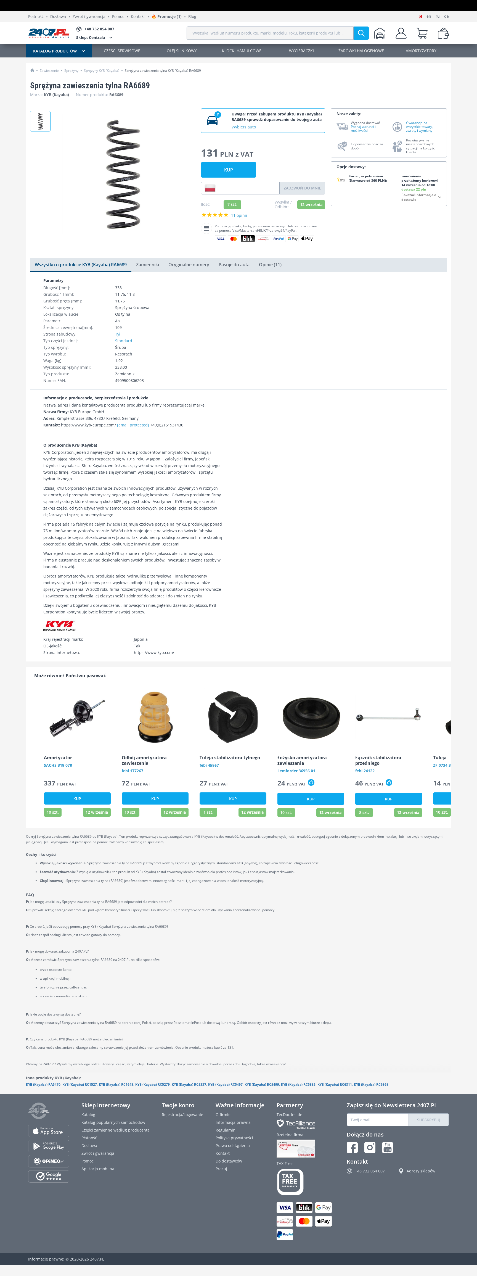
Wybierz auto (244, 127)
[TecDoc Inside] (306, 1124)
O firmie (223, 1114)
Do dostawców (229, 1161)
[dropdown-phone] (210, 188)
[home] (32, 70)
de (446, 16)
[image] (77, 717)
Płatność (36, 16)
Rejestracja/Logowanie (182, 1114)
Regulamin (225, 1130)
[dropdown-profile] (401, 33)
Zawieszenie (49, 70)
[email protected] (133, 425)
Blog (192, 16)
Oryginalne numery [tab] (188, 265)
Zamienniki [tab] (147, 265)
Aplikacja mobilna (97, 1168)
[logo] (49, 33)
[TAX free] (306, 1182)
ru (438, 16)
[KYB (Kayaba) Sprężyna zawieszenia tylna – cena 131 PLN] (40, 121)
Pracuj (221, 1168)
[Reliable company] (306, 1149)
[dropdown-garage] (379, 33)
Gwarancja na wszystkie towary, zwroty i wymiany (419, 127)
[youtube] (387, 1147)
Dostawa (58, 16)
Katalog (88, 1114)
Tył (117, 334)
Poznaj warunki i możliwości (363, 129)
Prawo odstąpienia (233, 1145)
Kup (228, 170)
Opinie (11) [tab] (270, 265)
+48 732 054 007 (370, 1171)
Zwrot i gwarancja (89, 16)
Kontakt (138, 16)
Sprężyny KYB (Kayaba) (101, 70)
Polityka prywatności (234, 1137)
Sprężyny (71, 70)
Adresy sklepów (421, 1171)
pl (420, 16)
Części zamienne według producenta (115, 1130)
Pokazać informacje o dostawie (418, 197)
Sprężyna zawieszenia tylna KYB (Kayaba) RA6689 (163, 70)
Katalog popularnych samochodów (113, 1122)
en (428, 16)
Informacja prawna (233, 1122)
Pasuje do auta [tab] (234, 265)
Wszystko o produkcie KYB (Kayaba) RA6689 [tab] (81, 265)
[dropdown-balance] (443, 33)
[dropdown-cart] (422, 33)
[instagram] (369, 1147)
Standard (123, 340)
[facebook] (352, 1147)
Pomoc (118, 16)
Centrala (90, 37)
